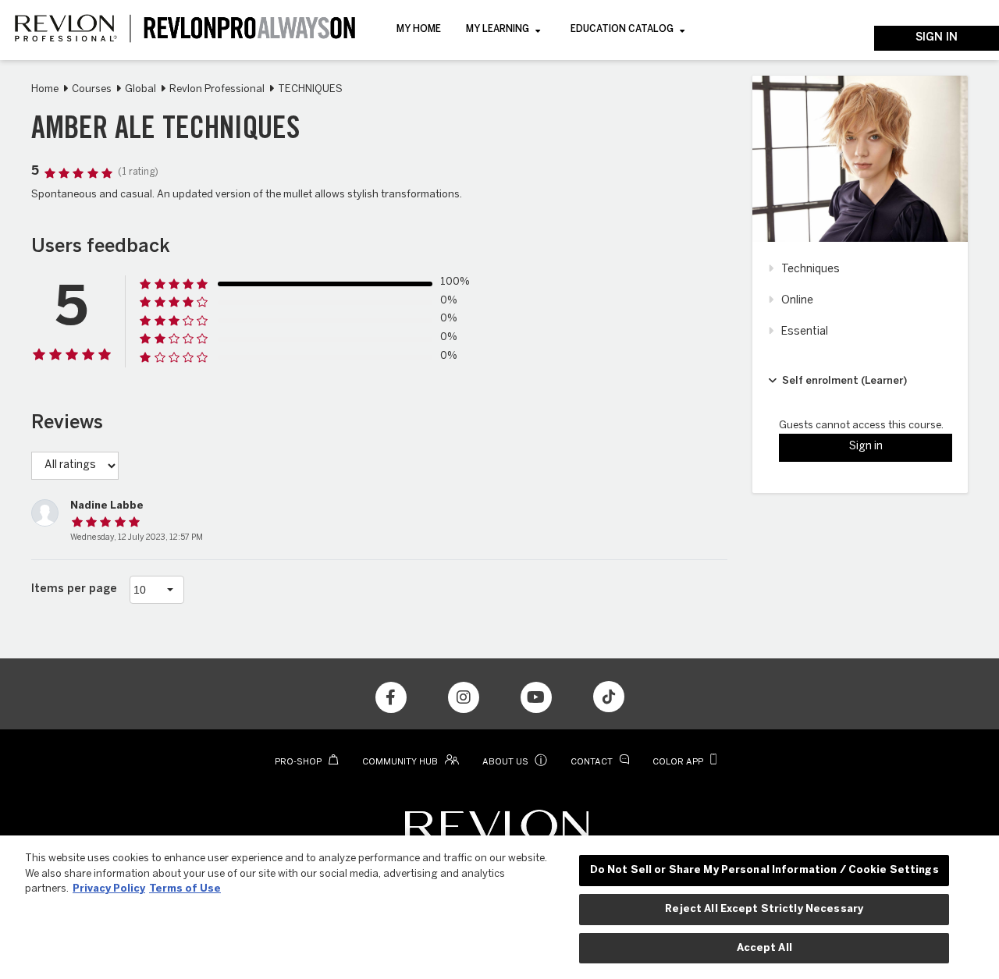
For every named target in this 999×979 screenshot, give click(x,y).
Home (45, 89)
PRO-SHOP (299, 762)
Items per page (74, 589)
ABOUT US (514, 762)
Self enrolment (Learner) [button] (844, 381)
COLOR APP (679, 762)
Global (140, 89)
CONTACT (593, 762)
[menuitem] (418, 29)
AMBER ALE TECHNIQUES (165, 131)
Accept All (764, 947)
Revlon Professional (217, 89)
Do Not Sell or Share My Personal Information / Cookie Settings (764, 870)
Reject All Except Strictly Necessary (764, 909)
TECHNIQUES (310, 89)
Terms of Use (185, 889)
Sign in (936, 38)
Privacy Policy (109, 889)
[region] (499, 907)
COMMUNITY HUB (401, 762)
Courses (92, 89)
